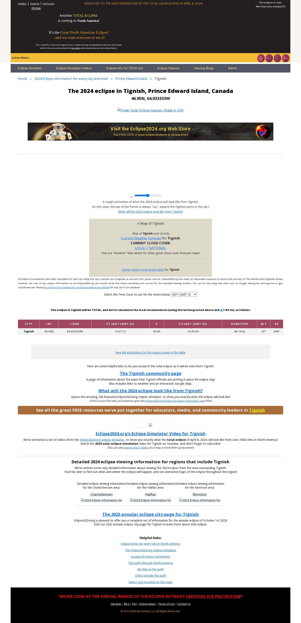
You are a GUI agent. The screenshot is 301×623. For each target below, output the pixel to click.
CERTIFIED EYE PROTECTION (213, 596)
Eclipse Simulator (30, 68)
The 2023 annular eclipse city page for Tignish (150, 514)
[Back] (285, 58)
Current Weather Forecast (141, 238)
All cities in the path (150, 569)
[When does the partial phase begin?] (120, 316)
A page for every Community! (150, 556)
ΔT (222, 310)
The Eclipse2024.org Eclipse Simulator (150, 550)
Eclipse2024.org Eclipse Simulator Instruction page (175, 401)
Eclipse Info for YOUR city (124, 68)
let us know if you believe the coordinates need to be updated (76, 287)
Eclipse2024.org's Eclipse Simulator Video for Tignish (151, 433)
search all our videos (136, 447)
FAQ (134, 604)
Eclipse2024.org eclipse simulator (102, 440)
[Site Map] (277, 58)
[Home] (261, 58)
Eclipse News (147, 604)
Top (292, 614)
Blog (126, 604)
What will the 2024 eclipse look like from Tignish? (150, 211)
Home (36, 8)
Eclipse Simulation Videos (74, 68)
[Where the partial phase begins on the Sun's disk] (156, 316)
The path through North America (150, 563)
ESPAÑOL (22, 3)
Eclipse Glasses (168, 68)
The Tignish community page (150, 373)
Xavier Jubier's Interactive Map (143, 269)
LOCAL (140, 248)
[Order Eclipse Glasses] (269, 58)
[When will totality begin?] (193, 316)
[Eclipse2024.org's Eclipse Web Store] (150, 131)
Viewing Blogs (204, 68)
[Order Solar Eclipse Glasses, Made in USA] (150, 110)
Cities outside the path (150, 575)
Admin (232, 68)
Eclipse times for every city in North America (150, 544)
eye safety (76, 48)
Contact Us (184, 604)
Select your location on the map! (150, 582)
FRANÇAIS (34, 3)
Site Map (116, 604)
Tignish (257, 410)
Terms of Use (166, 604)
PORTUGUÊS (48, 3)
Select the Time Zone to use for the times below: (137, 294)
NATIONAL (157, 248)
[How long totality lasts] (239, 316)
